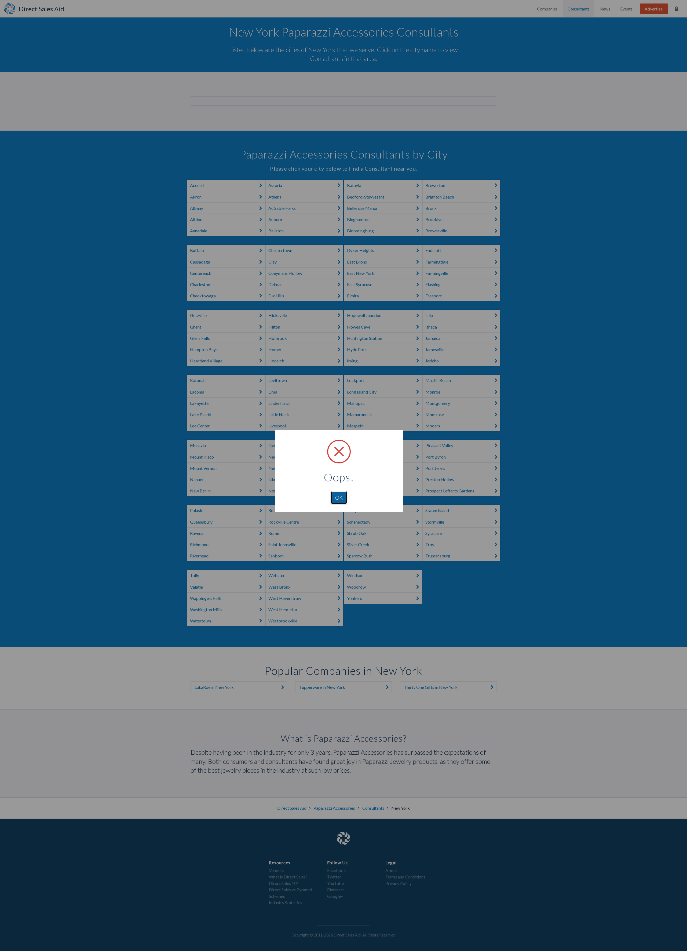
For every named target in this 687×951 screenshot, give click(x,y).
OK (339, 497)
